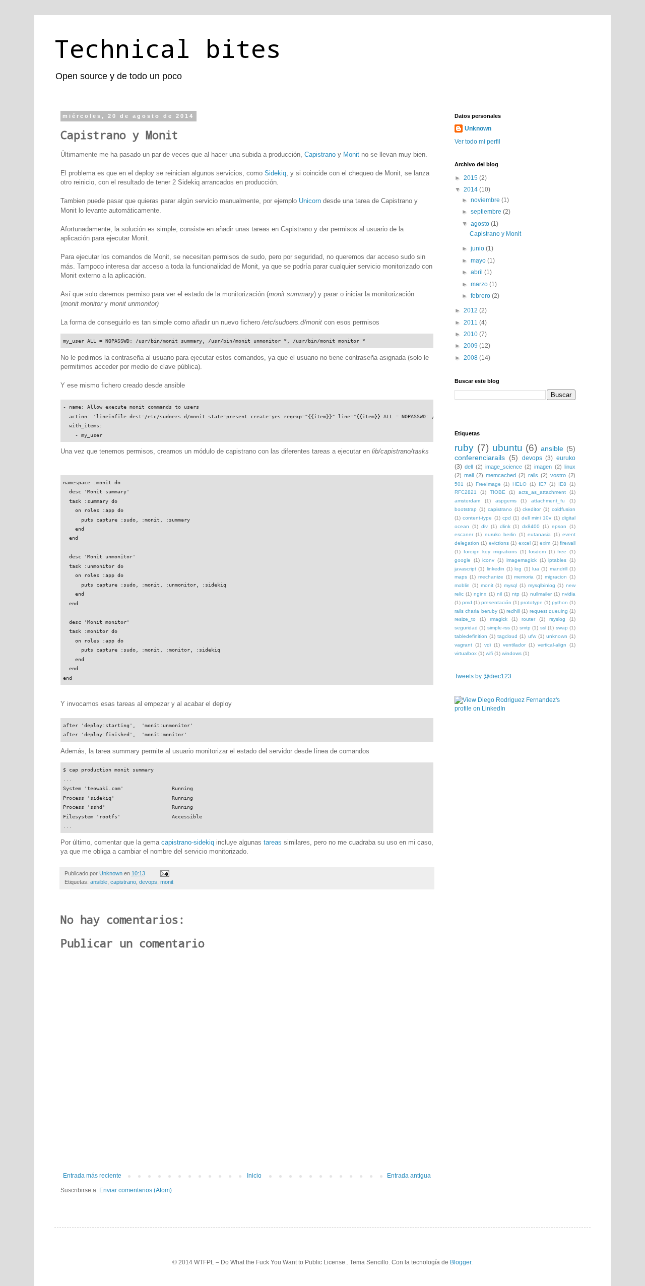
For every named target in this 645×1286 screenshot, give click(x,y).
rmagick (498, 619)
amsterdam (467, 500)
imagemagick (521, 560)
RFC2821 (466, 492)
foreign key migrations (490, 551)
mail (469, 475)
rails (533, 475)
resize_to (465, 619)
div (484, 526)
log (518, 568)
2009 (471, 345)
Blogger (460, 1262)
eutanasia (539, 534)
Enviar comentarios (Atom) (135, 1190)
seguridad (466, 627)
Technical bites (167, 48)
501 (459, 484)
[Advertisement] (505, 778)
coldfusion (563, 509)
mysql (510, 585)
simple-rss (498, 627)
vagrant (463, 645)
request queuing (549, 611)
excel (525, 543)
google (463, 560)
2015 (471, 177)
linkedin (495, 568)
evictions (499, 543)
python (560, 602)
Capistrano (320, 154)
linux (569, 467)
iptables (557, 560)
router (528, 619)
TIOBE (497, 492)
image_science (503, 467)
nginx (480, 594)
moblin (462, 585)
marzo (480, 284)
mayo (479, 260)
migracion (556, 577)
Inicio (254, 1175)
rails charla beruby (476, 611)
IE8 (562, 484)
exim (545, 543)
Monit (351, 154)
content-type (477, 518)
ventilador (514, 645)
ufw (532, 636)
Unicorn (310, 201)
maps (461, 577)
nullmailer (541, 594)
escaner (464, 534)
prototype (532, 602)
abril (477, 272)
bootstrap (466, 509)
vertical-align (552, 645)
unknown (556, 636)
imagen (543, 467)
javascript (465, 568)
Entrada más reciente (92, 1175)
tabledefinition (471, 636)
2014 (471, 189)
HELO (519, 484)
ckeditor (532, 509)
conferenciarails (480, 458)
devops (148, 882)
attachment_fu (548, 500)
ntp (516, 594)
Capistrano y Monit (495, 233)
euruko (565, 458)
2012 (471, 310)
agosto (481, 223)
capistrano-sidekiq (187, 842)
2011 (471, 322)
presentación (496, 602)
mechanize (490, 577)
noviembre (486, 200)
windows (512, 653)
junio (478, 248)
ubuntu (507, 447)
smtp (525, 627)
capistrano (123, 882)
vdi (487, 645)
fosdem (537, 551)
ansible (98, 882)
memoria (524, 577)
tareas (273, 842)
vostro (558, 475)
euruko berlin (500, 534)
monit (166, 882)
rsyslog (557, 619)
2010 (471, 334)
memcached (501, 475)
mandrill (558, 568)
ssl (543, 627)
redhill (513, 611)
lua (535, 568)
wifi (489, 653)
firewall (567, 543)
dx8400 (531, 526)
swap (562, 627)
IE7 (543, 484)
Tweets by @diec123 (483, 676)
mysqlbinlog (541, 585)
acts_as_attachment (542, 492)
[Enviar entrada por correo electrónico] (164, 873)
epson (559, 526)
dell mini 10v (537, 518)
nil (499, 594)
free (561, 551)
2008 (471, 357)
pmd (467, 602)
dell (469, 467)
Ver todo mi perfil (477, 141)
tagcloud (507, 636)
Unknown (478, 128)
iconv (488, 560)
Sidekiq (275, 173)
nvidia (568, 594)
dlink (505, 526)
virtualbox (466, 653)
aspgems (506, 500)
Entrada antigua (409, 1175)
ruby (464, 447)
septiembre (487, 211)
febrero (481, 295)
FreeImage (488, 484)
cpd (506, 518)
